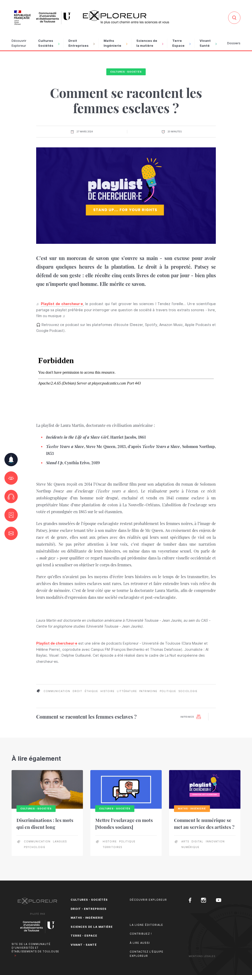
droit (77, 691)
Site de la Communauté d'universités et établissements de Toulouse (35, 948)
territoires (112, 847)
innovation (215, 841)
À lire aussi (140, 942)
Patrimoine (148, 691)
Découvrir (19, 43)
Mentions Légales (202, 956)
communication (57, 691)
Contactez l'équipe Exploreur (146, 954)
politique (168, 691)
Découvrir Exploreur (148, 899)
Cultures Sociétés (45, 43)
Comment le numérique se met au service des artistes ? (204, 823)
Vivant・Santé (84, 944)
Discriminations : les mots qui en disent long (44, 823)
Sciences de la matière (146, 43)
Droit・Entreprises (89, 909)
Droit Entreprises (78, 43)
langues (60, 841)
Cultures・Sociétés (126, 71)
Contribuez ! (141, 933)
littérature (127, 691)
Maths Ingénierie (112, 43)
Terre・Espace (84, 935)
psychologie (34, 847)
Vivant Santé (205, 43)
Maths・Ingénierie (87, 917)
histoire (107, 691)
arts (185, 841)
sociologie (187, 691)
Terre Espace (178, 43)
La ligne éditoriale (146, 925)
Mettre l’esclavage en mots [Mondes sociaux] (124, 823)
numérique (190, 847)
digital (197, 841)
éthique (91, 691)
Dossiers (233, 43)
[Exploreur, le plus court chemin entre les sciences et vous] (126, 17)
